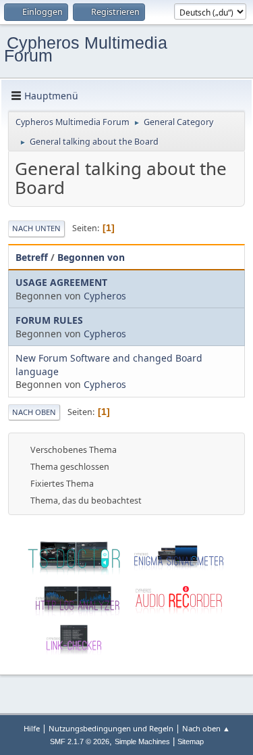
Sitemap (190, 741)
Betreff (32, 257)
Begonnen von (91, 257)
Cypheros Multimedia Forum (85, 49)
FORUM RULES (49, 320)
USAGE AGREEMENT (61, 282)
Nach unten (36, 228)
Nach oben (34, 412)
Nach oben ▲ (206, 728)
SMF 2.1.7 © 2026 (79, 741)
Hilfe (32, 728)
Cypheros (105, 295)
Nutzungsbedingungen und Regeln (111, 728)
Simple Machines (142, 741)
